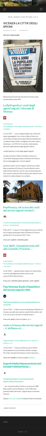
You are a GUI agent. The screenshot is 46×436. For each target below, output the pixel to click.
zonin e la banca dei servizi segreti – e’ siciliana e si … (22, 327)
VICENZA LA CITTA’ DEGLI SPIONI (20, 24)
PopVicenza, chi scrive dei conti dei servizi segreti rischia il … (21, 209)
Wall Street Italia (9, 302)
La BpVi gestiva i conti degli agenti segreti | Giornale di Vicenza (19, 108)
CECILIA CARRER (15, 399)
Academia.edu (8, 379)
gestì (29, 319)
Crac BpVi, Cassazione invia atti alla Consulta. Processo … (21, 247)
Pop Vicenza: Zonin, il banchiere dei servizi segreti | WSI (21, 288)
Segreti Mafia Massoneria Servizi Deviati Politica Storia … (22, 365)
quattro (32, 358)
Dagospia (6, 340)
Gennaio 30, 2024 (9, 30)
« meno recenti (9, 408)
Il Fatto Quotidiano (10, 223)
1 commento (23, 30)
